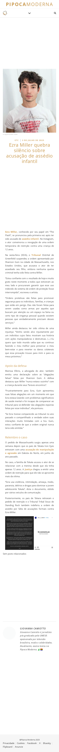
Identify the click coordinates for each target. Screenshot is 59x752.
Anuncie (19, 746)
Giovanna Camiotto (33, 628)
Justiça (28, 469)
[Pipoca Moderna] (5, 13)
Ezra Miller (11, 231)
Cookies (21, 743)
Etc (17, 140)
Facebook (32, 743)
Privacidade (8, 743)
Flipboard (7, 746)
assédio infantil (30, 238)
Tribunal (36, 255)
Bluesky (47, 743)
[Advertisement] (29, 197)
